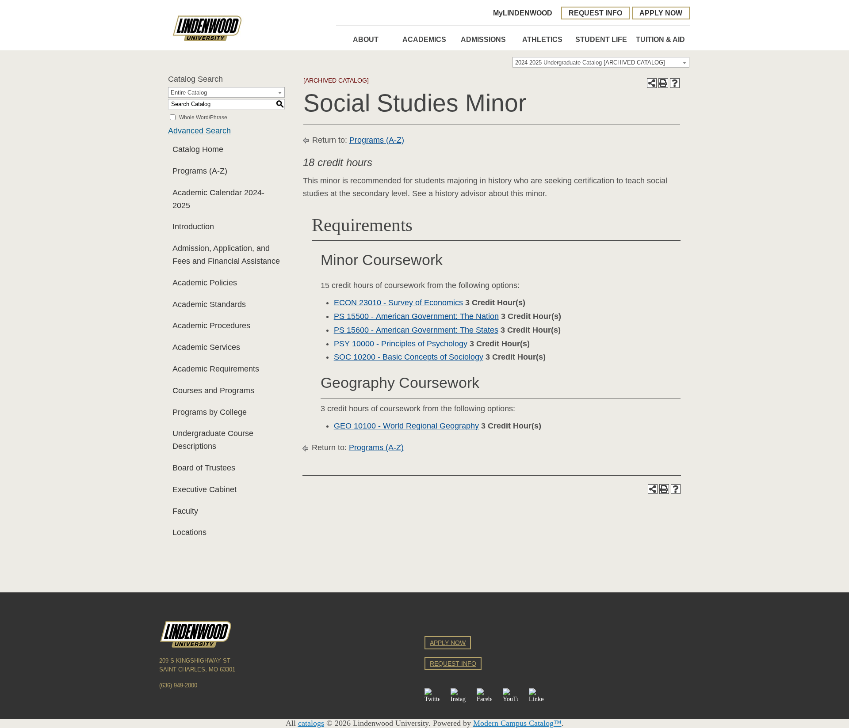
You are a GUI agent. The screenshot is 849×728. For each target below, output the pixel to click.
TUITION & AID (660, 39)
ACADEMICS (424, 39)
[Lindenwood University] (247, 28)
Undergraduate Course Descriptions (212, 440)
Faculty (185, 511)
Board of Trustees (203, 467)
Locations (189, 532)
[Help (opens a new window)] (675, 83)
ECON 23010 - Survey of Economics (398, 302)
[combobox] (600, 62)
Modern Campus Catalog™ (517, 723)
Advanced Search (199, 130)
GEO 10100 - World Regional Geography (406, 425)
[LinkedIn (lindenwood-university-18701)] (536, 695)
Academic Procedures (211, 325)
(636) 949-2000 (178, 685)
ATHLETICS (542, 39)
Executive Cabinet (204, 489)
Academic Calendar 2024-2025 (218, 199)
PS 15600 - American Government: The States (416, 330)
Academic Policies (204, 282)
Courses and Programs (213, 390)
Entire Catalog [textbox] (189, 92)
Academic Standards (209, 304)
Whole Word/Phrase (203, 117)
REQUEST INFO (595, 13)
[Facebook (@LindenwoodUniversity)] (484, 695)
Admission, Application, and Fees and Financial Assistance (226, 254)
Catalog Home (197, 149)
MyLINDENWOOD (522, 13)
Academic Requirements (215, 368)
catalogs (311, 723)
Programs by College (209, 412)
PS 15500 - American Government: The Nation (416, 316)
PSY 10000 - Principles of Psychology (400, 343)
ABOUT (366, 39)
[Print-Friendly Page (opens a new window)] (663, 83)
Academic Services (206, 347)
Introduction (193, 226)
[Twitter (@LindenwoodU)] (432, 695)
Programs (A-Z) (199, 171)
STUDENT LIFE (601, 39)
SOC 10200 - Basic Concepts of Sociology (408, 357)
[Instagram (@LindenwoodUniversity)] (458, 695)
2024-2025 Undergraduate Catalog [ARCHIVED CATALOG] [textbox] (590, 62)
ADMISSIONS (483, 39)
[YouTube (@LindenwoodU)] (510, 695)
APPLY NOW (660, 13)
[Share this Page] (652, 83)
